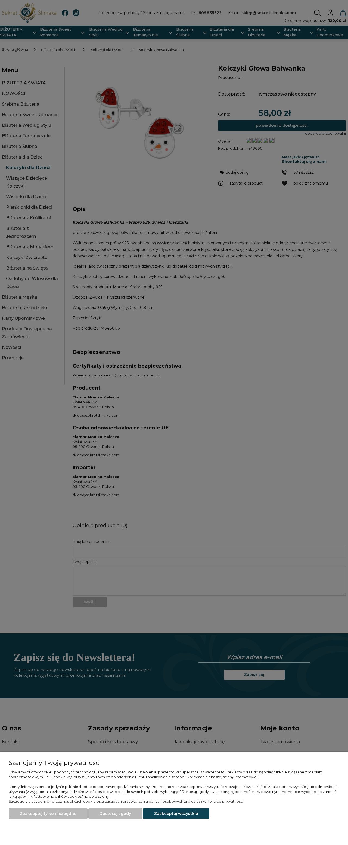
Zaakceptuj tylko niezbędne (48, 813)
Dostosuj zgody (115, 813)
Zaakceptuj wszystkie (176, 813)
